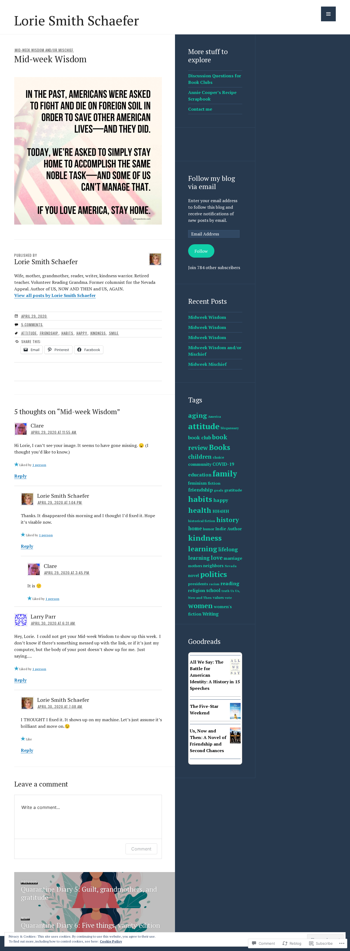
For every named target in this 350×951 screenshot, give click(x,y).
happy (82, 333)
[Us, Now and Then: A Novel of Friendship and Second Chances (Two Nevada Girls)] (235, 742)
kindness (98, 333)
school (213, 590)
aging (197, 415)
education (199, 475)
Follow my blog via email (211, 182)
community (199, 464)
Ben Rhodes (199, 693)
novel (193, 575)
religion (196, 590)
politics (213, 574)
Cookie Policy (111, 941)
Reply (20, 476)
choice (218, 457)
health (199, 510)
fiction (214, 483)
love (217, 557)
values (218, 597)
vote (228, 598)
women (200, 605)
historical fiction (201, 521)
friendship (49, 333)
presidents (198, 583)
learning (202, 548)
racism (214, 584)
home (195, 528)
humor (208, 529)
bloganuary (230, 428)
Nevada (231, 566)
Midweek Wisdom (207, 317)
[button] (328, 14)
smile (113, 333)
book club (199, 437)
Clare (37, 425)
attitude (29, 333)
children (200, 456)
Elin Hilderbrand (202, 718)
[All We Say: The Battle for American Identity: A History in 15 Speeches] (235, 673)
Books (219, 447)
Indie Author (228, 528)
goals (218, 490)
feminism (197, 483)
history (227, 520)
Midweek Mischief (207, 364)
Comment (141, 849)
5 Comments (32, 324)
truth (225, 591)
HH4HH (220, 511)
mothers (195, 566)
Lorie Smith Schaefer (76, 20)
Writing (210, 614)
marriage (233, 558)
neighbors (213, 565)
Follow (201, 251)
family (224, 473)
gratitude (233, 490)
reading (229, 583)
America (214, 416)
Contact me (200, 109)
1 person (39, 465)
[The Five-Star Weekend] (235, 718)
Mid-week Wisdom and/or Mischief (44, 50)
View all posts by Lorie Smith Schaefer (55, 295)
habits (67, 333)
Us (232, 591)
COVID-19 (223, 464)
